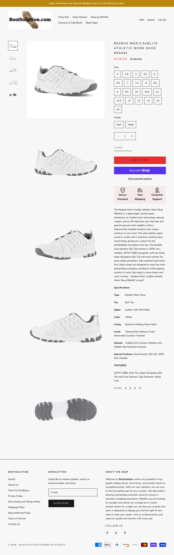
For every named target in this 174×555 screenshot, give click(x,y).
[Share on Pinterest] (135, 388)
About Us (13, 484)
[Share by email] (139, 388)
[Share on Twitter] (130, 388)
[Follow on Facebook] (107, 533)
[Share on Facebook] (125, 388)
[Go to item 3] (13, 70)
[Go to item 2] (13, 58)
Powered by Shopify (52, 545)
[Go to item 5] (13, 95)
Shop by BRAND (99, 17)
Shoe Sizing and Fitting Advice (24, 501)
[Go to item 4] (13, 82)
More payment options (140, 178)
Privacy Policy (15, 496)
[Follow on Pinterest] (125, 533)
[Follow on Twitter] (116, 533)
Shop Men (63, 17)
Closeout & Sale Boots (70, 22)
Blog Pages (92, 22)
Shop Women (80, 17)
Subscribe (61, 503)
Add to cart (140, 160)
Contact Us (14, 524)
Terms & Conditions (18, 490)
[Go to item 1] (13, 46)
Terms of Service (17, 518)
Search (11, 479)
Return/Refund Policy (19, 513)
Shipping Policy (16, 507)
